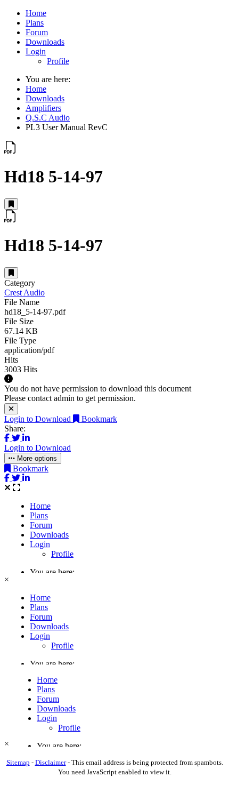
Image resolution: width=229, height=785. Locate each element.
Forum (37, 32)
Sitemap (18, 762)
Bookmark (98, 418)
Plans (35, 22)
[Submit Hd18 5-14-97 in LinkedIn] (26, 438)
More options (36, 458)
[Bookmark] (11, 204)
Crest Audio (24, 292)
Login (36, 51)
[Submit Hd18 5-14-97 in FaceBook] (8, 438)
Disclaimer (50, 762)
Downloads (45, 41)
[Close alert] (11, 408)
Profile (58, 61)
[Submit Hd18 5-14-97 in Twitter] (17, 438)
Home (36, 13)
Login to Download (38, 418)
